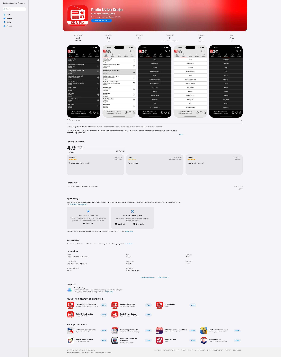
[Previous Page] (64, 81)
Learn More (129, 231)
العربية (177, 350)
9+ (186, 263)
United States (157, 350)
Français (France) (200, 350)
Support (109, 352)
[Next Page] (244, 81)
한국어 (209, 350)
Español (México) (168, 350)
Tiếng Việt (228, 350)
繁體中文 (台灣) (237, 350)
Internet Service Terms (73, 352)
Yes (68, 270)
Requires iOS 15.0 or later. (76, 263)
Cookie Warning (99, 352)
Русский (183, 350)
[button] (14, 14)
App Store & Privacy (87, 352)
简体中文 (190, 350)
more (181, 134)
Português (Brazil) (218, 350)
